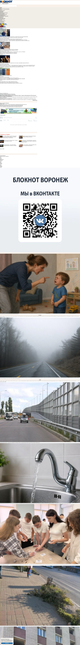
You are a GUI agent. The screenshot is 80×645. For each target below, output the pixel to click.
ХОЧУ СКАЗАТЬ (2, 22)
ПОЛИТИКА (1, 17)
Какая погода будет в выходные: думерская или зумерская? (8, 53)
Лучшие (4, 120)
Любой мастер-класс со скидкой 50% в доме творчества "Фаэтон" (9, 79)
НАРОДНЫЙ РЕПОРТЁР (3, 14)
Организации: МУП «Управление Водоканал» (15, 106)
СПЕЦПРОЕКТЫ (2, 19)
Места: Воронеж (7, 106)
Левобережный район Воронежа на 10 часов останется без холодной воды (9, 503)
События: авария (2, 106)
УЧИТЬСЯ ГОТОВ (4, 24)
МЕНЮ (1, 7)
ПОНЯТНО (7, 643)
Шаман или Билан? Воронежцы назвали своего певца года (8, 52)
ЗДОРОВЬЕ (1, 11)
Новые (1, 120)
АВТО (1, 8)
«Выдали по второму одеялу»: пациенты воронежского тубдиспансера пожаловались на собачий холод (14, 40)
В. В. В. (1, 80)
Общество (1, 93)
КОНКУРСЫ (1, 12)
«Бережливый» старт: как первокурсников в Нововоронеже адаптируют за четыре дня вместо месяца (12, 564)
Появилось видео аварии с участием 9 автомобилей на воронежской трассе (10, 104)
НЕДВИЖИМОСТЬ (2, 15)
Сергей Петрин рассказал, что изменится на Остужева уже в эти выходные (9, 442)
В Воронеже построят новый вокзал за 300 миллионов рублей (8, 105)
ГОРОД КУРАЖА (2, 10)
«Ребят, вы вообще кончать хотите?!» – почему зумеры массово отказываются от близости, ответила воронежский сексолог (17, 65)
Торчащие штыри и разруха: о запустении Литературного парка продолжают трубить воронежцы (13, 39)
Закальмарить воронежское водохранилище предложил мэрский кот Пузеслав (28, 503)
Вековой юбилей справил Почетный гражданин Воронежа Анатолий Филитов (56, 564)
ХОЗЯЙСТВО (2, 21)
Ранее (8, 120)
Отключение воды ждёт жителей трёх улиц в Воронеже (45, 503)
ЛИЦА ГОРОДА (2, 13)
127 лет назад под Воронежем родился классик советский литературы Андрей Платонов (30, 442)
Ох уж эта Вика (2, 41)
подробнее (7, 156)
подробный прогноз (2, 156)
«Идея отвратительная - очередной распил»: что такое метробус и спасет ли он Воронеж (12, 51)
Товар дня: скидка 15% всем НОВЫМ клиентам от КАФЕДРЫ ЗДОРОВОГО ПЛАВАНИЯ (12, 78)
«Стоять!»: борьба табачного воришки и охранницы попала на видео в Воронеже (62, 503)
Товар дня (1, 67)
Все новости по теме (3, 38)
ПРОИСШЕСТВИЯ (2, 18)
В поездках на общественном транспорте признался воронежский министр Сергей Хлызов (35, 564)
